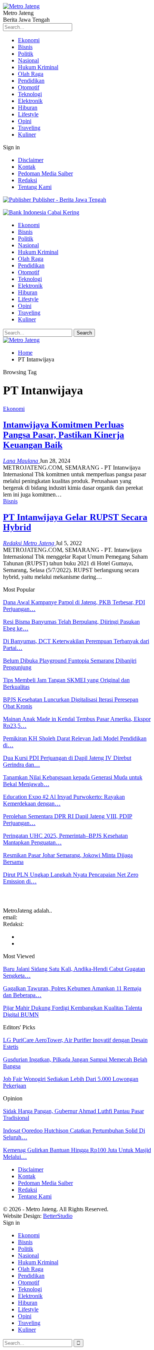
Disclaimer (30, 160)
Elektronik (30, 101)
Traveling (29, 128)
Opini (24, 121)
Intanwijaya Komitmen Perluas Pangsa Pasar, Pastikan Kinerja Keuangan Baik (63, 435)
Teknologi (30, 94)
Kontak (27, 167)
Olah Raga (30, 74)
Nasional (28, 60)
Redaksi (27, 180)
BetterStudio (58, 1216)
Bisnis (25, 47)
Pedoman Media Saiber (45, 173)
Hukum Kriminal (38, 67)
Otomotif (28, 87)
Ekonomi (29, 40)
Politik (25, 54)
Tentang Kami (35, 187)
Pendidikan (31, 80)
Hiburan (27, 107)
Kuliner (27, 134)
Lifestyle (28, 114)
